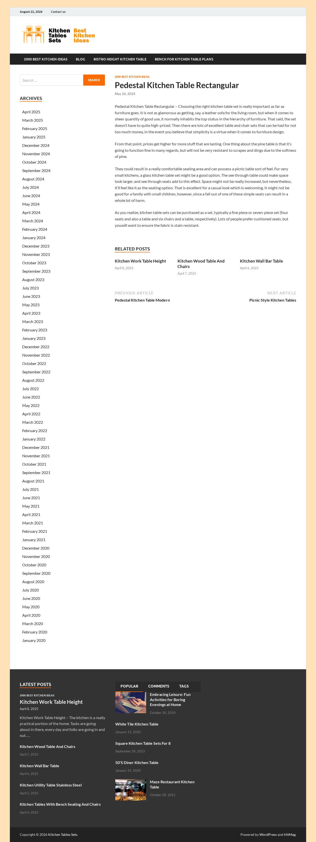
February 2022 (34, 430)
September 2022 (36, 371)
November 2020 (36, 556)
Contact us (58, 12)
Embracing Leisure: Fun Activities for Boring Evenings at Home (170, 699)
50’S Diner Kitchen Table (136, 762)
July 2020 (30, 590)
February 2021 (34, 531)
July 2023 (30, 288)
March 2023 (32, 321)
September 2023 (36, 271)
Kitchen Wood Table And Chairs (47, 746)
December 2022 (35, 346)
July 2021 (30, 489)
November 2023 (36, 254)
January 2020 (33, 640)
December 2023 (35, 246)
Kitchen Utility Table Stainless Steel (51, 785)
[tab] (129, 687)
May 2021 (31, 506)
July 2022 (30, 388)
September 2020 (36, 573)
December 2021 (35, 447)
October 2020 (34, 564)
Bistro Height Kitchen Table (120, 59)
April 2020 (31, 615)
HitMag (290, 834)
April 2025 (31, 111)
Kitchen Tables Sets (62, 834)
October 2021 (34, 464)
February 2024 (34, 229)
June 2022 (31, 397)
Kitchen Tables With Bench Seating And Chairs (60, 804)
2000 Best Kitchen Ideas (45, 59)
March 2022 (32, 422)
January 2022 (33, 439)
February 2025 (34, 128)
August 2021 (33, 480)
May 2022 (31, 405)
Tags (184, 686)
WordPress (268, 834)
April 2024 (31, 212)
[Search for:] (62, 80)
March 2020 (32, 623)
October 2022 (34, 363)
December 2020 (35, 548)
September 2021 (36, 472)
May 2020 (31, 606)
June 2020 (31, 598)
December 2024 (35, 145)
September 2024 (36, 170)
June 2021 (31, 497)
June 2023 (31, 296)
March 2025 (32, 120)
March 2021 (32, 522)
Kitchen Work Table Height (140, 261)
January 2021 (33, 539)
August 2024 (33, 178)
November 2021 (36, 455)
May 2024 (31, 204)
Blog (80, 59)
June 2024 (31, 195)
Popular (129, 686)
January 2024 (33, 237)
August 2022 (33, 380)
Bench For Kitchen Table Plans (184, 59)
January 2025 (33, 136)
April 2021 (31, 514)
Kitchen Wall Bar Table (261, 261)
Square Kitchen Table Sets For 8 (143, 743)
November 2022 (36, 355)
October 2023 (34, 262)
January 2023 (33, 338)
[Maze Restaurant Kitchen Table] (130, 782)
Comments (158, 686)
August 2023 (33, 279)
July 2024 (30, 187)
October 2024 (34, 162)
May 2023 (31, 304)
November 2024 (36, 153)
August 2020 (33, 581)
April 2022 (31, 413)
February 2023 (34, 329)
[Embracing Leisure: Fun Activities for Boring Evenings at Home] (130, 694)
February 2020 (34, 632)
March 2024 (32, 220)
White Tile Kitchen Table (136, 724)
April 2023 (31, 313)
